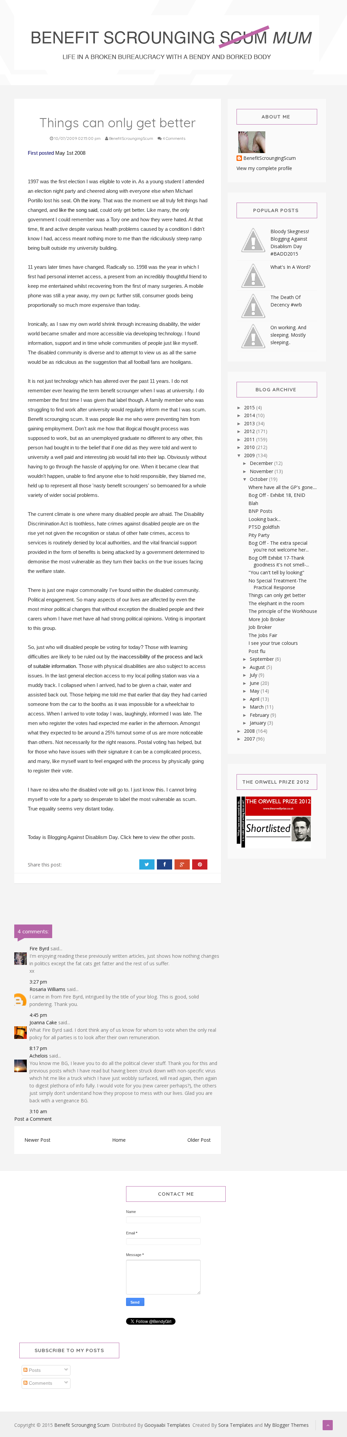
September (262, 659)
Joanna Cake (43, 1022)
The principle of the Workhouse (282, 611)
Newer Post (37, 1140)
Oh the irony (86, 200)
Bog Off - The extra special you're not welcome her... (278, 546)
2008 (250, 731)
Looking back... (264, 519)
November (262, 471)
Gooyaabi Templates (167, 1425)
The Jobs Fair (262, 635)
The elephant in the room (276, 603)
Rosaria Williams (47, 989)
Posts (34, 1370)
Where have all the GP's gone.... (282, 487)
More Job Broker (266, 619)
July (254, 675)
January (258, 723)
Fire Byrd (39, 948)
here (137, 837)
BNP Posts (260, 511)
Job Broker (260, 627)
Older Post (199, 1140)
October (259, 479)
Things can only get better (277, 595)
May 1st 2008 (70, 153)
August (258, 667)
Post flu (256, 651)
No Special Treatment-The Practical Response (277, 584)
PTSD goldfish (264, 527)
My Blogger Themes (286, 1425)
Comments (39, 1383)
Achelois (38, 1055)
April (255, 699)
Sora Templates (235, 1425)
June (255, 683)
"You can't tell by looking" (276, 572)
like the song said (78, 210)
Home (119, 1140)
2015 (250, 407)
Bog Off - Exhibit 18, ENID (276, 495)
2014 (250, 415)
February (260, 715)
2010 (250, 447)
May (255, 691)
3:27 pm (38, 981)
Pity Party (258, 535)
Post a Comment (33, 1119)
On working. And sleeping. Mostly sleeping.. (288, 335)
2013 (250, 423)
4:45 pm (38, 1015)
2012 (250, 431)
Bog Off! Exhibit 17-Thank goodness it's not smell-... (278, 561)
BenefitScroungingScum (269, 158)
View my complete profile (264, 168)
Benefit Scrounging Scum (81, 1425)
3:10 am (38, 1111)
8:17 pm (38, 1048)
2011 (250, 439)
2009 (250, 455)
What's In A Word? (290, 267)
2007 (250, 738)
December (262, 463)
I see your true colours (273, 643)
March (257, 707)
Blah (253, 503)
